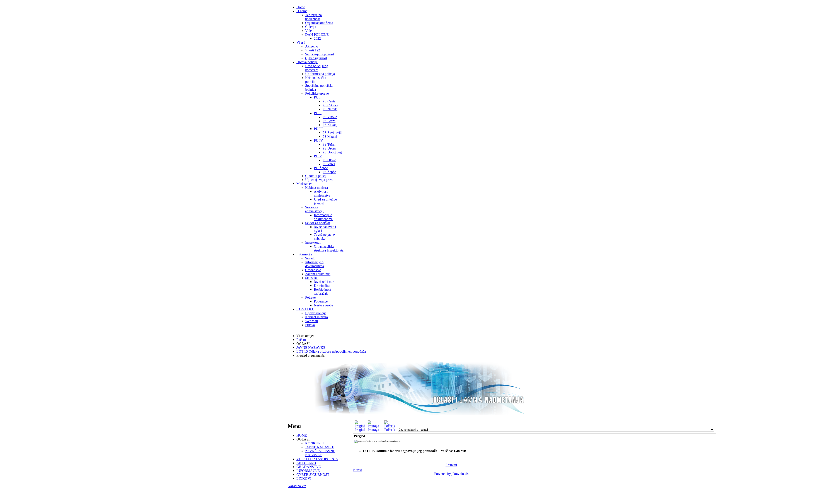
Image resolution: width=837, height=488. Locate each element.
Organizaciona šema (319, 23)
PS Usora (329, 148)
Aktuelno (311, 46)
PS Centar (330, 101)
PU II (318, 113)
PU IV (318, 140)
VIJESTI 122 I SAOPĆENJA (317, 459)
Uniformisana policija (320, 74)
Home (300, 7)
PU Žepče (321, 168)
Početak (389, 430)
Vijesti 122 (312, 50)
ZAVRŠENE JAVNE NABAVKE (320, 453)
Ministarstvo (304, 183)
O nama (301, 11)
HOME (301, 435)
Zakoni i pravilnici (317, 274)
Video (309, 30)
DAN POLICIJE (317, 34)
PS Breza (329, 121)
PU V (318, 156)
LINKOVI (303, 478)
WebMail (311, 321)
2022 (317, 38)
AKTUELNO (306, 463)
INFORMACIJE (308, 471)
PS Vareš (329, 164)
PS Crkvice (330, 105)
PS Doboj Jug (332, 152)
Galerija (310, 27)
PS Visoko (330, 117)
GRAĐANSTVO (308, 467)
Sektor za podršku (317, 223)
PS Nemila (330, 109)
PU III (318, 129)
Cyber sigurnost (316, 58)
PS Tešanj (329, 144)
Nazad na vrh (297, 486)
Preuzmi (451, 465)
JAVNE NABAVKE (319, 447)
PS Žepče (329, 172)
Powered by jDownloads (451, 474)
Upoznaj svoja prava (319, 180)
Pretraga (373, 430)
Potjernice (321, 301)
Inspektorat (312, 242)
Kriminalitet (322, 285)
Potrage (310, 297)
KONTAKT (305, 309)
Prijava (310, 325)
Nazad (357, 470)
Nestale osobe (323, 305)
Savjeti (310, 258)
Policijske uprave (317, 93)
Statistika (311, 278)
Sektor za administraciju (314, 209)
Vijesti (300, 42)
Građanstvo (313, 270)
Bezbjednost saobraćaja (322, 291)
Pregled (360, 430)
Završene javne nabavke (324, 236)
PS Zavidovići (332, 132)
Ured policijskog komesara (316, 68)
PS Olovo (329, 160)
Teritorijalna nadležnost (313, 17)
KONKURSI (314, 443)
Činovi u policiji (316, 176)
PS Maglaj (330, 136)
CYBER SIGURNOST (312, 474)
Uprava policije (307, 62)
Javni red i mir (323, 282)
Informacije (304, 254)
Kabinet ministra (316, 187)
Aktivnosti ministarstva (322, 193)
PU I (317, 97)
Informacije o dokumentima (323, 217)
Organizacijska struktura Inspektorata (329, 248)
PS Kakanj (330, 125)
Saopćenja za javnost (319, 54)
